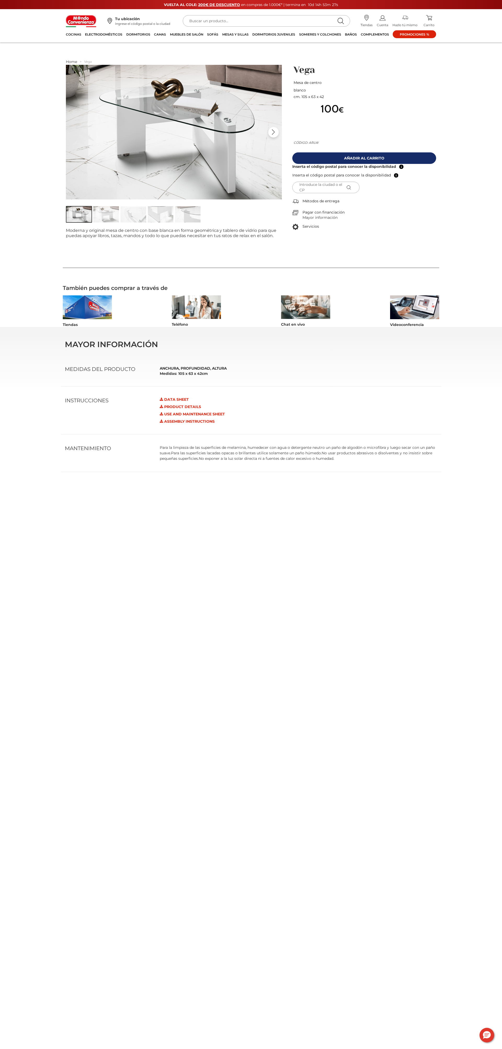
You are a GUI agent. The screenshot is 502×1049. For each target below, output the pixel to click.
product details (182, 406)
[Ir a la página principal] (81, 20)
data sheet (176, 399)
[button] (79, 214)
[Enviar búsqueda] (340, 21)
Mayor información (320, 217)
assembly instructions (189, 421)
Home (71, 61)
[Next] (273, 132)
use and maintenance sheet (194, 414)
